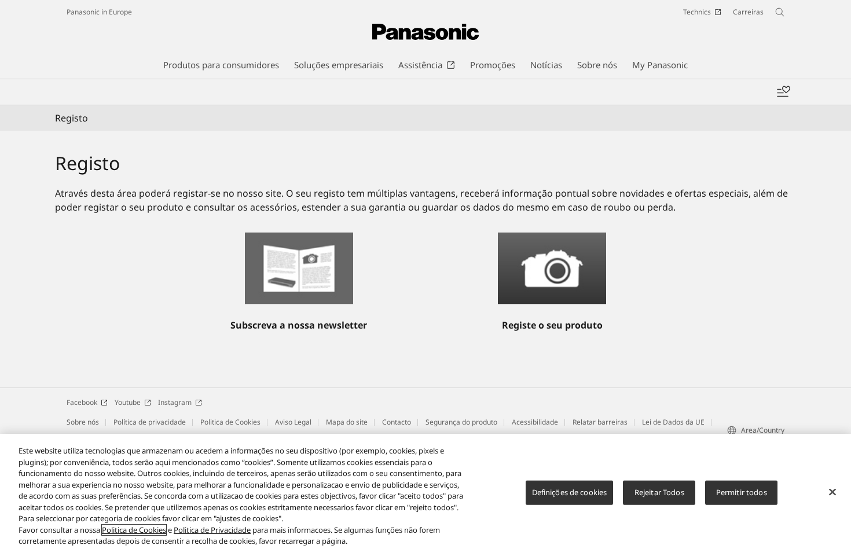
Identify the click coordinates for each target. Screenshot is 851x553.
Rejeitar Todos (659, 492)
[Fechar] (832, 492)
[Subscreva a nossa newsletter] (299, 268)
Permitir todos (741, 492)
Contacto (396, 422)
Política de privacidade (149, 422)
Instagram (175, 402)
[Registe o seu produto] (552, 268)
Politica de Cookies (230, 422)
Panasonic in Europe (99, 12)
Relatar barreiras (600, 422)
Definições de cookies (569, 492)
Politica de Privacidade (212, 530)
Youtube (128, 402)
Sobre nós (83, 422)
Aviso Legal (293, 422)
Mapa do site (347, 422)
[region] (425, 493)
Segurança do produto (461, 422)
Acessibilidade (535, 422)
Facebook (82, 402)
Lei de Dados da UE (673, 422)
